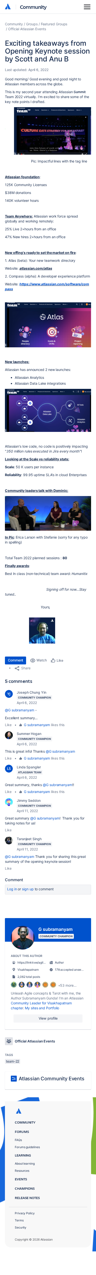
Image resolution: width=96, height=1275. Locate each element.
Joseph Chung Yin (31, 692)
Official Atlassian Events (27, 29)
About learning (25, 1163)
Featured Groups (54, 24)
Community (33, 6)
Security (20, 1227)
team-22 (12, 1061)
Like (8, 725)
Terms (19, 1220)
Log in (12, 889)
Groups (32, 24)
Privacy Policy (25, 1213)
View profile (48, 1018)
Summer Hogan (29, 734)
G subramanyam (37, 725)
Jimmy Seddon (29, 800)
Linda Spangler (29, 767)
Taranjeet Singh (29, 839)
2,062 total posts (28, 977)
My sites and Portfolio (42, 1008)
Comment (15, 660)
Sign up (27, 889)
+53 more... (67, 985)
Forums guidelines (27, 1147)
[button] (48, 131)
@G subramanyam (19, 710)
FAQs (18, 1140)
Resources (22, 1170)
